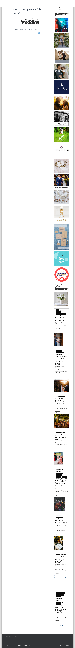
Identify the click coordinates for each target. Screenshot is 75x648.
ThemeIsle (67, 645)
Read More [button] (57, 331)
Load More (61, 625)
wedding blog (64, 356)
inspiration (62, 310)
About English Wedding (42, 4)
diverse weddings (59, 469)
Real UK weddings (59, 354)
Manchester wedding (59, 473)
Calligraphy (58, 554)
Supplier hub (35, 4)
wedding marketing (59, 517)
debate (57, 432)
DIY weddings (58, 471)
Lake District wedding (59, 352)
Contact (49, 4)
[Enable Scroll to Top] (72, 645)
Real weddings (58, 356)
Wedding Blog (23, 4)
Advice (57, 396)
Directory (29, 4)
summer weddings (59, 602)
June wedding (58, 596)
